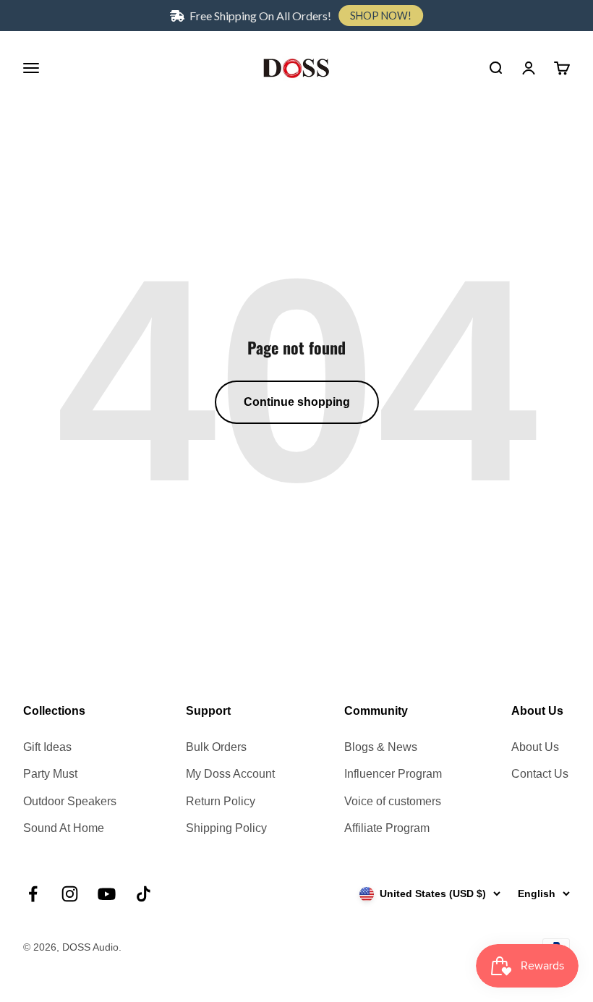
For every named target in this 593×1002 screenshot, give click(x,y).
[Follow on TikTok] (143, 894)
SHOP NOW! (380, 15)
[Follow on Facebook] (33, 894)
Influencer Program (393, 774)
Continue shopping (297, 402)
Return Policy (220, 801)
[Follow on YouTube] (106, 894)
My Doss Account (230, 774)
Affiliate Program (387, 828)
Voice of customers (392, 801)
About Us (535, 747)
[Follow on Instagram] (70, 894)
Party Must (50, 774)
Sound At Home (63, 828)
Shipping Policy (226, 828)
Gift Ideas (47, 747)
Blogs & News (380, 747)
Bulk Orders (216, 747)
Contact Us (539, 774)
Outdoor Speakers (69, 801)
